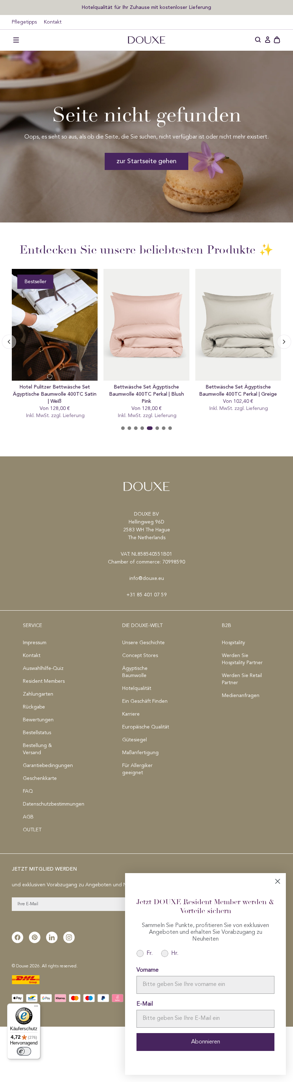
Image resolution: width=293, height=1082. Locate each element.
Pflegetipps (24, 22)
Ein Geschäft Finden (145, 701)
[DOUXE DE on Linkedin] (52, 937)
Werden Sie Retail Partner (242, 679)
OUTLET (32, 829)
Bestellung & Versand (37, 749)
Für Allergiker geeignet (137, 769)
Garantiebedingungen (47, 765)
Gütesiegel (134, 739)
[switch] (24, 1051)
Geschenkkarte (40, 778)
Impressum (34, 642)
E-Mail (144, 1004)
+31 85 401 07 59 (146, 594)
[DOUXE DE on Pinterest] (34, 937)
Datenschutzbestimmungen (47, 804)
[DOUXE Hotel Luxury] (146, 40)
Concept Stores (140, 655)
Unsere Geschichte (143, 642)
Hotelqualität (136, 688)
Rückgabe (34, 707)
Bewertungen (38, 719)
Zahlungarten (38, 694)
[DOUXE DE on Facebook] (17, 937)
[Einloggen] (267, 40)
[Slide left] (284, 342)
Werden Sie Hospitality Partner (242, 659)
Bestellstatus (37, 732)
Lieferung (86, 415)
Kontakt (52, 22)
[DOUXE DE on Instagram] (69, 937)
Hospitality (233, 642)
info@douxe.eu (146, 578)
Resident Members (44, 681)
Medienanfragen (240, 695)
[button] (16, 40)
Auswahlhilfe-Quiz (43, 668)
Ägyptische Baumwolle (135, 672)
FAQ (28, 791)
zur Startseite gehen (146, 161)
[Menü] (36, 1007)
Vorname (147, 970)
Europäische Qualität (145, 727)
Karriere (131, 714)
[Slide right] (9, 342)
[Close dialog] (277, 881)
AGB (28, 817)
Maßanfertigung (140, 752)
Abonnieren (205, 1042)
